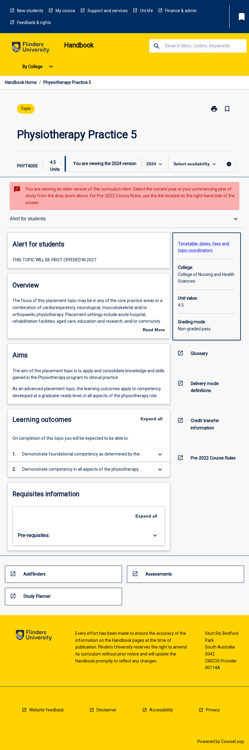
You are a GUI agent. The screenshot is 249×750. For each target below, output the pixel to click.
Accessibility (161, 709)
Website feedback (46, 709)
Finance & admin (181, 10)
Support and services (107, 10)
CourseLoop (232, 741)
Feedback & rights (34, 22)
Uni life (146, 10)
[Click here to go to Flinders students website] (30, 48)
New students (30, 10)
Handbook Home (21, 82)
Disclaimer (107, 709)
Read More (154, 330)
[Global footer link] (34, 636)
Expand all (151, 418)
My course (65, 10)
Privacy (213, 709)
